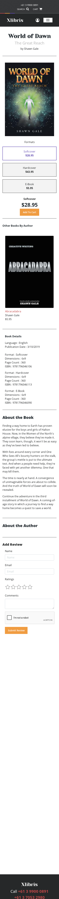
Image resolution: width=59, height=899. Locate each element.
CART (36, 9)
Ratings (9, 579)
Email (8, 565)
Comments (12, 595)
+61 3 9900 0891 (29, 5)
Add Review (12, 544)
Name (8, 551)
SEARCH (21, 9)
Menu (48, 20)
